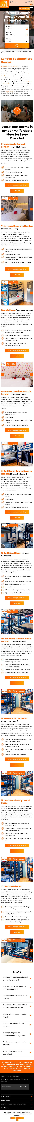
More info (17, 190)
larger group (9, 92)
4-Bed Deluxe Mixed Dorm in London (16, 393)
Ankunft (9, 26)
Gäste (8, 39)
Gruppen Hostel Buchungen (10, 1076)
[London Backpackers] (4, 4)
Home (2, 51)
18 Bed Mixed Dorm (11, 553)
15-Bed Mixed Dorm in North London (16, 640)
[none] (31, 4)
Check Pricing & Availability (17, 185)
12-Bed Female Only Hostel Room (15, 801)
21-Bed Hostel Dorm (11, 886)
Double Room (8, 310)
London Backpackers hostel (9, 66)
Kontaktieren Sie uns (28, 2)
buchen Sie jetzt (24, 8)
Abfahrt (9, 32)
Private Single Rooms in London (13, 145)
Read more (20, 1118)
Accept (13, 1118)
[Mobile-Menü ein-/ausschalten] (31, 8)
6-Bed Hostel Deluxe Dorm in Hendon (16, 472)
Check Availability (17, 45)
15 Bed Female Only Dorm (14, 718)
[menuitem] (31, 4)
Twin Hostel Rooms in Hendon (17, 226)
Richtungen (29, 1)
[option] (17, 208)
